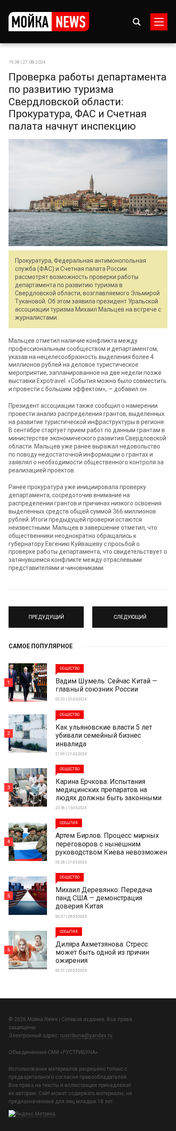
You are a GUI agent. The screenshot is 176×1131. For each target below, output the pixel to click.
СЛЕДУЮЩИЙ (130, 613)
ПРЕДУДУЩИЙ (46, 613)
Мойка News (49, 21)
